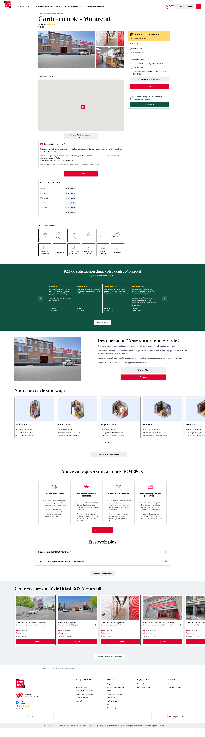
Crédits (161, 726)
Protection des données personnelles (83, 726)
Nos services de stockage (47, 6)
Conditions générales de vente (133, 726)
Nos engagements (72, 6)
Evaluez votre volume (95, 6)
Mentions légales (151, 726)
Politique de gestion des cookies (109, 726)
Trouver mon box (22, 6)
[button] (66, 49)
